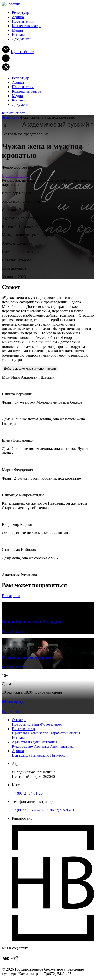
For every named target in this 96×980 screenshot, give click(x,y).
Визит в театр (23, 729)
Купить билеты (15, 176)
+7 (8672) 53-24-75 (27, 810)
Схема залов (38, 733)
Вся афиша (11, 596)
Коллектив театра (26, 26)
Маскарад (13, 701)
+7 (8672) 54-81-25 (27, 793)
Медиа (17, 30)
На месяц (58, 755)
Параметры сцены (64, 733)
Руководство (22, 746)
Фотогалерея (51, 724)
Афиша (18, 17)
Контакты (20, 35)
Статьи (33, 724)
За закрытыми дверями (27, 657)
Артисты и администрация (34, 742)
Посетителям (23, 21)
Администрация (63, 746)
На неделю (40, 755)
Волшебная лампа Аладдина (33, 621)
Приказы (19, 733)
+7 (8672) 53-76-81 (59, 810)
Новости (19, 724)
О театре (19, 720)
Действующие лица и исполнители (30, 368)
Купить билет (22, 52)
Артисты (41, 746)
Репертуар (20, 12)
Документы (21, 39)
